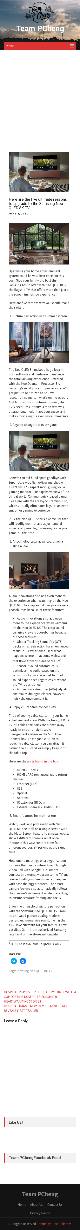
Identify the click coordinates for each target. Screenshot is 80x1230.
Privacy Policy (40, 1213)
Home (22, 1204)
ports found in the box (42, 761)
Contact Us (55, 1204)
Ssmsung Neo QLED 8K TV (34, 971)
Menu (10, 46)
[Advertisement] (40, 91)
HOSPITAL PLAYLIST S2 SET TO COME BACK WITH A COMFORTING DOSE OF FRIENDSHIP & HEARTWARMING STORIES (40, 996)
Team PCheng (40, 28)
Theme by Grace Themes (54, 1224)
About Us (36, 1204)
